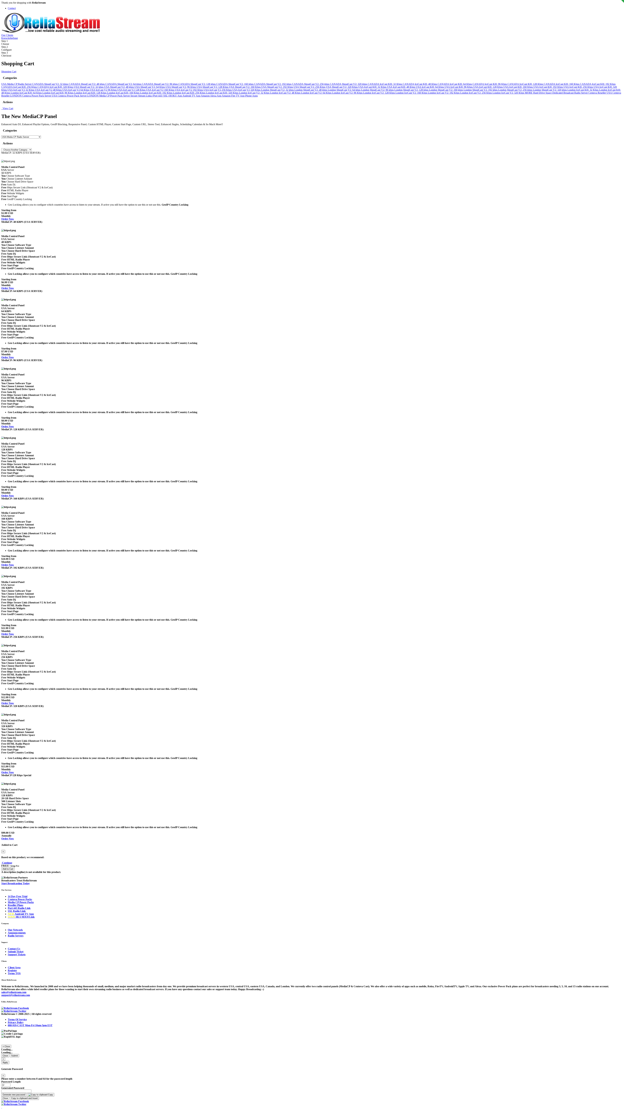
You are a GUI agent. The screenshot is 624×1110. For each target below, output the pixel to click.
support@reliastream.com (15, 995)
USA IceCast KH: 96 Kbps (459, 87)
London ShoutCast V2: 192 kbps (481, 89)
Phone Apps (251, 95)
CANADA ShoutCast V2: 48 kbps (87, 84)
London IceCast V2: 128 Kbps (379, 92)
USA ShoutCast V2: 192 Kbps (277, 87)
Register (12, 970)
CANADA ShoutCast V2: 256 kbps (311, 84)
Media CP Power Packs (21, 902)
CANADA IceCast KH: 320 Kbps (56, 87)
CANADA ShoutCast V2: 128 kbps (197, 84)
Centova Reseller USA (600, 92)
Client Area (14, 967)
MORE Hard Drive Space (538, 92)
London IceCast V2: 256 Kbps (476, 92)
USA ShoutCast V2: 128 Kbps (213, 87)
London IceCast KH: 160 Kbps (123, 92)
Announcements (17, 932)
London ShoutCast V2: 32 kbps (277, 89)
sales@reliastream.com (13, 992)
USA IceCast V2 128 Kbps (131, 89)
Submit (14, 1055)
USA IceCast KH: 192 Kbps (548, 87)
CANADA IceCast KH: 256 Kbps (19, 87)
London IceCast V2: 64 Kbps (316, 92)
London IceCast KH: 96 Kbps (58, 92)
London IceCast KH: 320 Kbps (222, 92)
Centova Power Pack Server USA (40, 95)
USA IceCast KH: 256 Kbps (579, 87)
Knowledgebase (9, 38)
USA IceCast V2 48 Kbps (48, 89)
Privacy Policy (16, 1022)
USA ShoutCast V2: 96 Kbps (181, 87)
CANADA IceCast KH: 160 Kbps (562, 84)
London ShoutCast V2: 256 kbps (515, 89)
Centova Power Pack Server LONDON (78, 95)
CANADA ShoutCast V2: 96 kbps (160, 84)
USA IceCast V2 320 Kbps (246, 89)
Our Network (15, 929)
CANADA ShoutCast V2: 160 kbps (235, 84)
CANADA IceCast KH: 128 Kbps (525, 84)
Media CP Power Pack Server (114, 95)
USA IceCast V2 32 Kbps (21, 89)
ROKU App (175, 95)
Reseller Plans (15, 905)
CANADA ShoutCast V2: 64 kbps (123, 84)
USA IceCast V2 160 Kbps (160, 89)
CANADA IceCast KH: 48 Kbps (420, 84)
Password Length (11, 1081)
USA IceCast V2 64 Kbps (76, 89)
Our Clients (7, 35)
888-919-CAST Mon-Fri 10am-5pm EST (30, 1025)
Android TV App (191, 95)
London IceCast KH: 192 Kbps (156, 92)
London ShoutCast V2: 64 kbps (344, 89)
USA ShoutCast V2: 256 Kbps (310, 87)
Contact (12, 8)
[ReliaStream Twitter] (13, 1011)
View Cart (7, 108)
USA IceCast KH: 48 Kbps (401, 87)
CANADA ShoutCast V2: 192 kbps (273, 84)
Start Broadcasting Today (15, 883)
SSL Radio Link (17, 911)
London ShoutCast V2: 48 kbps (311, 89)
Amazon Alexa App (211, 95)
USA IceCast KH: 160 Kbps (518, 87)
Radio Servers (15, 935)
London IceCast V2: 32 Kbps (254, 92)
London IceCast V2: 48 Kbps (285, 92)
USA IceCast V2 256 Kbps (218, 89)
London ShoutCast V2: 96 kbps (377, 89)
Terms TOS (14, 973)
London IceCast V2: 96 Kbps (347, 92)
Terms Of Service (17, 1019)
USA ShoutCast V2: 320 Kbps (342, 87)
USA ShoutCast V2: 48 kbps (119, 87)
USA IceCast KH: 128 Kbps (488, 87)
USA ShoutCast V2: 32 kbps (89, 87)
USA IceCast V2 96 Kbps (103, 89)
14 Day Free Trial (17, 896)
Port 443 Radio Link (19, 908)
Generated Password (12, 1088)
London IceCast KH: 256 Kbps (189, 92)
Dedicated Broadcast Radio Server (570, 92)
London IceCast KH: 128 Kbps (90, 92)
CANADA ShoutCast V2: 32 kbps (50, 84)
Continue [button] (7, 862)
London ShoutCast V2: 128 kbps (411, 89)
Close (5, 1055)
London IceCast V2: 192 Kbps (444, 92)
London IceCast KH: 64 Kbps (26, 92)
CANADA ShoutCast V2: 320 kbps (349, 84)
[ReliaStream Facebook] (15, 1008)
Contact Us (14, 948)
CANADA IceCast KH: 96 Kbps (490, 84)
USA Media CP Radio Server (16, 84)
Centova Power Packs (20, 899)
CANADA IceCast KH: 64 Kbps (455, 84)
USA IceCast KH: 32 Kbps (372, 87)
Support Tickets (17, 954)
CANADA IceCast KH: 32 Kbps (385, 84)
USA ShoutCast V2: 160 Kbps (245, 87)
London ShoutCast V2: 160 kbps (446, 89)
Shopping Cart (8, 71)
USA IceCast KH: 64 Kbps (430, 87)
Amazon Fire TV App (233, 95)
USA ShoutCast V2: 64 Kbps (150, 87)
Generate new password (14, 1094)
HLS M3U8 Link (21, 916)
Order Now (7, 219)
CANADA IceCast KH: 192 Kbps (598, 84)
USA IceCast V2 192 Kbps (189, 89)
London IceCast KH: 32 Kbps (583, 89)
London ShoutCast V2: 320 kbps (550, 89)
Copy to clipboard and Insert (24, 1098)
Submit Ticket (15, 951)
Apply (5, 1062)
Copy (50, 1094)
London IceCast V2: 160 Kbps (412, 92)
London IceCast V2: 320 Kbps (509, 92)
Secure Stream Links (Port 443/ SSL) (149, 95)
